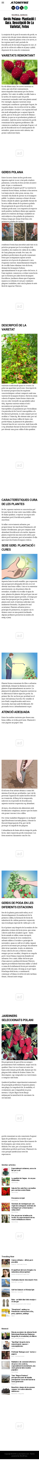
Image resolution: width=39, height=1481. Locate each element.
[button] (3, 2)
